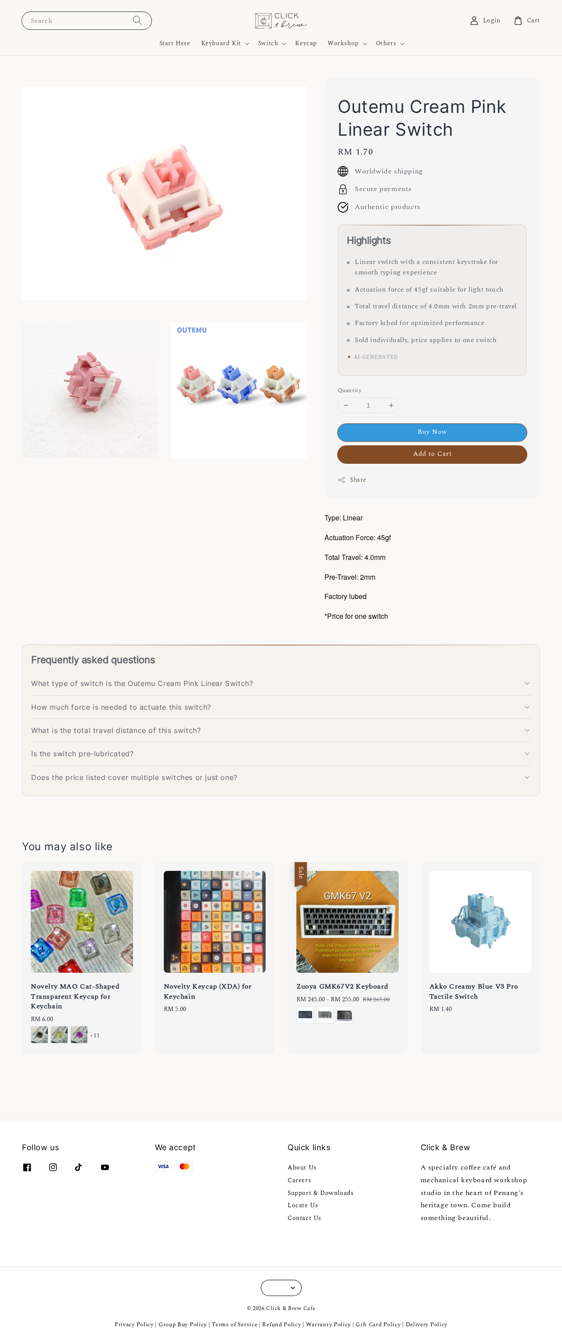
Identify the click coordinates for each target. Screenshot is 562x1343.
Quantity (349, 390)
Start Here (175, 43)
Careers (299, 1180)
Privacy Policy (134, 1324)
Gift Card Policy (379, 1324)
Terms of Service (234, 1324)
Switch (268, 43)
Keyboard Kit (221, 43)
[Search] (137, 20)
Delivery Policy (427, 1324)
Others (386, 43)
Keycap (306, 43)
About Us (302, 1168)
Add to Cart (432, 454)
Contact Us (304, 1218)
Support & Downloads (320, 1193)
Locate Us (303, 1205)
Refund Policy (281, 1324)
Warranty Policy (328, 1324)
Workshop (343, 43)
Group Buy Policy (183, 1324)
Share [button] (358, 479)
